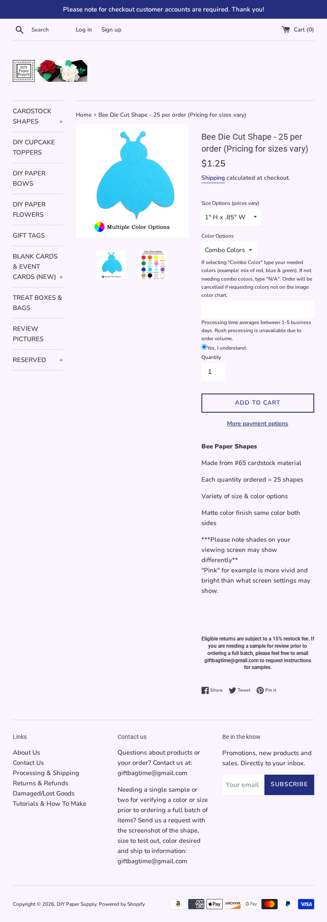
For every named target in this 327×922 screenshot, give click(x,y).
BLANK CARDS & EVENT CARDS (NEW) (38, 266)
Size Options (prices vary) (230, 203)
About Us (26, 752)
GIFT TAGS (29, 235)
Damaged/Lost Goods (44, 793)
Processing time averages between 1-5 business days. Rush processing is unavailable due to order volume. (256, 330)
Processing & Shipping (46, 773)
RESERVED (38, 360)
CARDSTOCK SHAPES (38, 116)
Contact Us (28, 762)
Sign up (111, 30)
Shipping (213, 178)
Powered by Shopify (122, 904)
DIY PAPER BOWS (29, 178)
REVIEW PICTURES (28, 334)
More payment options (257, 423)
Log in (84, 30)
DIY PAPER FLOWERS (29, 209)
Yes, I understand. (227, 348)
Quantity (211, 357)
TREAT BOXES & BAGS (37, 302)
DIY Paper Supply (76, 904)
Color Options (217, 236)
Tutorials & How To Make (49, 803)
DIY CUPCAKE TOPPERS (34, 147)
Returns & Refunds (40, 783)
